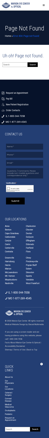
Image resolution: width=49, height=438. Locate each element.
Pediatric (8, 414)
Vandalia (30, 280)
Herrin (7, 265)
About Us (9, 377)
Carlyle (8, 240)
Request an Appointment (10, 419)
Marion (8, 269)
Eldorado (30, 244)
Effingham (30, 240)
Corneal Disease (8, 400)
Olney (28, 258)
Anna (7, 226)
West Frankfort (32, 283)
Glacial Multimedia (36, 324)
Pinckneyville (32, 261)
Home (8, 36)
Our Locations (9, 388)
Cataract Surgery (8, 394)
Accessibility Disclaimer (15, 346)
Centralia (9, 251)
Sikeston (30, 272)
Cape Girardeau (12, 233)
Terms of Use (20, 350)
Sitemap (8, 350)
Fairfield (29, 248)
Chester (29, 230)
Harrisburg (10, 261)
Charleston (31, 226)
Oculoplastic (10, 410)
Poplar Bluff (31, 265)
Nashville (9, 283)
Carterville (9, 248)
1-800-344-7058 (15, 339)
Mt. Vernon (10, 276)
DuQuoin (30, 237)
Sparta (29, 276)
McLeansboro (11, 272)
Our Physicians (9, 382)
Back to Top (32, 350)
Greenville (9, 258)
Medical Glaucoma (9, 405)
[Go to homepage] (15, 5)
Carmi (7, 244)
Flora (28, 251)
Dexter (29, 233)
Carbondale (10, 237)
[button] (44, 5)
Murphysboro (11, 280)
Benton (8, 230)
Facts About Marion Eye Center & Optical (22, 342)
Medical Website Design (15, 324)
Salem (29, 269)
